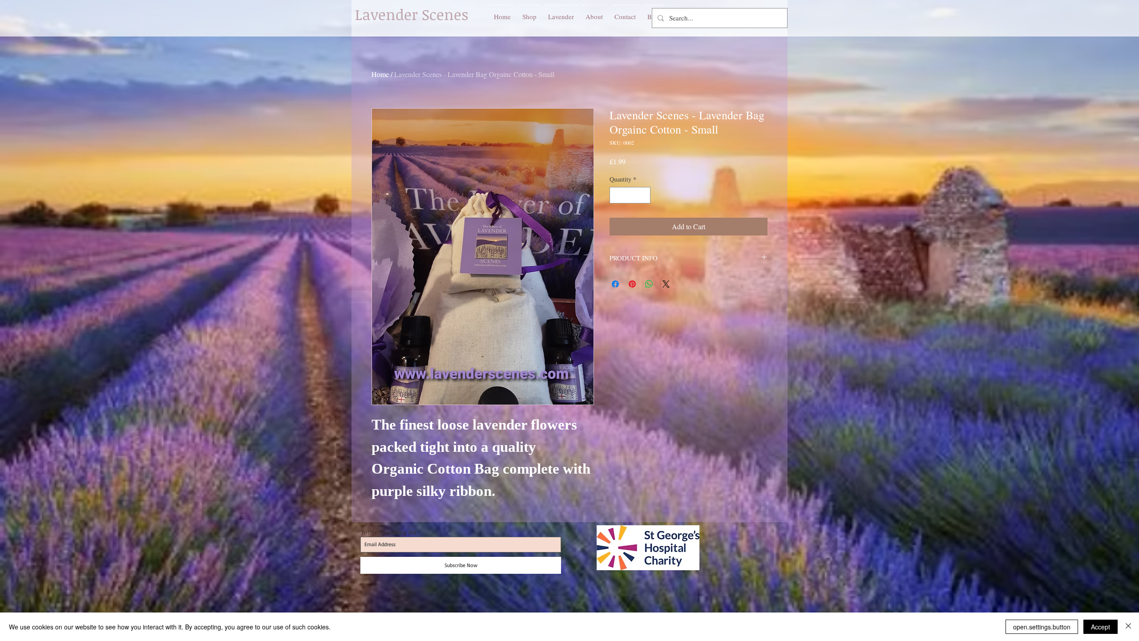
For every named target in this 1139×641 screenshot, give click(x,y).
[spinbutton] (630, 195)
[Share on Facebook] (615, 284)
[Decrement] (616, 195)
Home (380, 74)
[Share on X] (666, 284)
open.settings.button (1041, 626)
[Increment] (643, 195)
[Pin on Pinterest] (632, 284)
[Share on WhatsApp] (649, 284)
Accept (1100, 626)
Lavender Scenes (412, 14)
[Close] (1128, 627)
